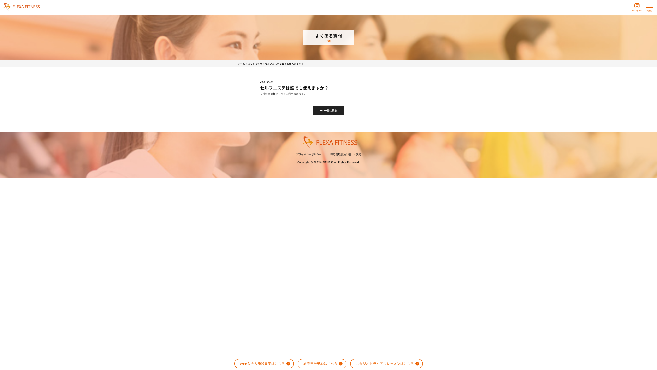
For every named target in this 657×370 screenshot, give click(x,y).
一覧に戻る (330, 110)
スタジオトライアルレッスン (385, 363)
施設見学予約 (320, 363)
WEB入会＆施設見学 (262, 363)
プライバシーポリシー (309, 154)
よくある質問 (255, 63)
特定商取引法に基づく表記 (345, 154)
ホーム (241, 63)
